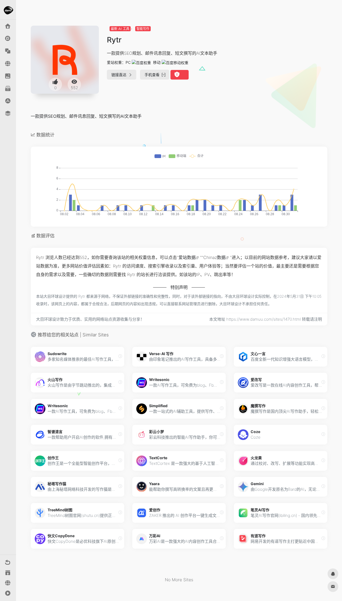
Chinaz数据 (214, 257)
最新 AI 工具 (120, 29)
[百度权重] (141, 62)
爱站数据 (187, 257)
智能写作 (143, 29)
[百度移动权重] (175, 62)
